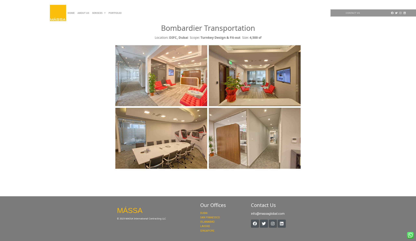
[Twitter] (396, 13)
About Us (83, 12)
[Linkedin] (404, 13)
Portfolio (115, 12)
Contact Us (353, 12)
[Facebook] (392, 13)
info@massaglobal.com (268, 214)
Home (71, 12)
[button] (99, 13)
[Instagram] (400, 13)
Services (97, 12)
